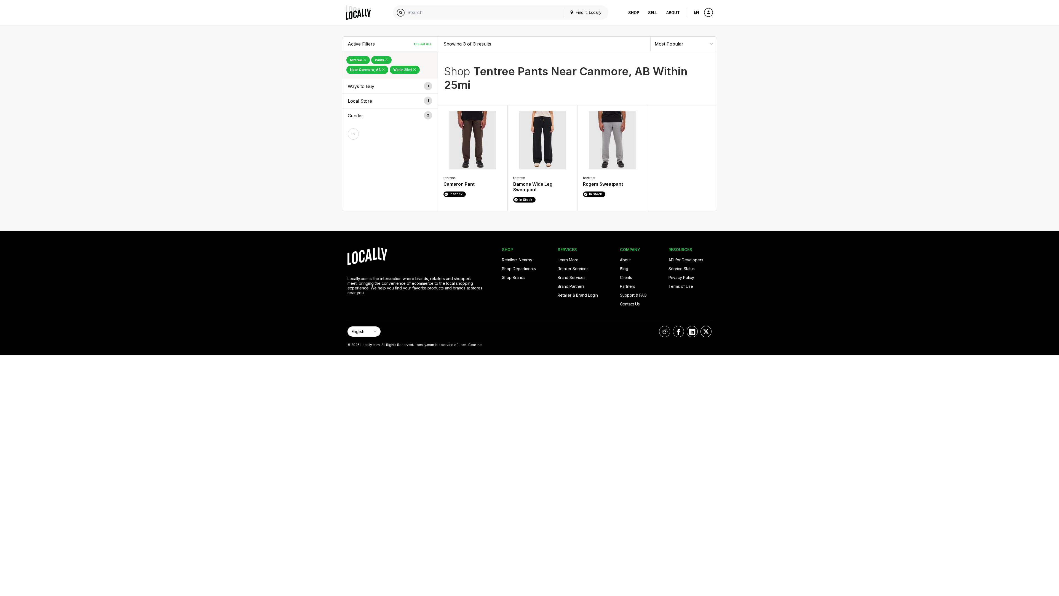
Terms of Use (680, 286)
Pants (380, 60)
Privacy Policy (681, 277)
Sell (652, 12)
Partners (627, 286)
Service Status (681, 268)
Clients (626, 277)
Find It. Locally (587, 12)
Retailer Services (573, 268)
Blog (624, 268)
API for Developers (685, 259)
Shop (633, 12)
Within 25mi (403, 70)
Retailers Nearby (517, 259)
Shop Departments (519, 268)
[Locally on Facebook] (678, 331)
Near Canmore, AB (365, 70)
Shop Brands (513, 277)
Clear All (423, 44)
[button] (390, 86)
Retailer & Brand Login (578, 295)
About (673, 12)
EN (696, 12)
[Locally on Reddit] (664, 331)
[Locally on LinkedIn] (692, 331)
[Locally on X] (706, 331)
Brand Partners (571, 286)
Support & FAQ (633, 295)
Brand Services (571, 277)
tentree (356, 60)
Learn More (568, 259)
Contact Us (630, 304)
